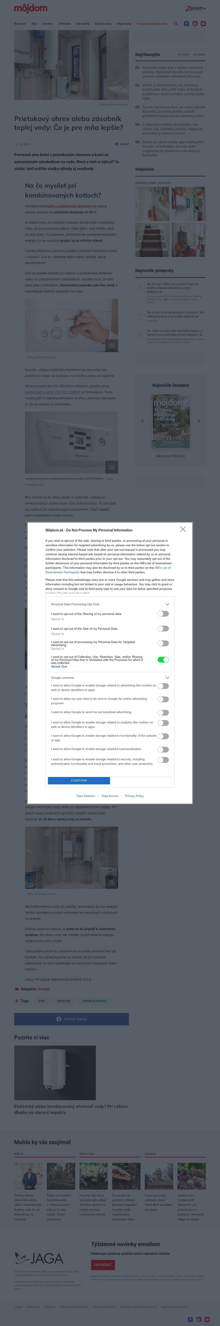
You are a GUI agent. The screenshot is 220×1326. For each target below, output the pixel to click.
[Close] (184, 530)
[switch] (163, 614)
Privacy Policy (134, 796)
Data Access (110, 796)
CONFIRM (79, 780)
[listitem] (110, 604)
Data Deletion (85, 796)
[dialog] (110, 663)
